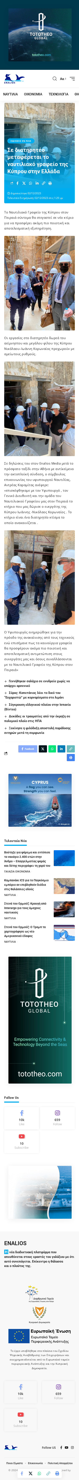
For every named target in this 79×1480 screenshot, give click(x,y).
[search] (55, 78)
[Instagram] (57, 1118)
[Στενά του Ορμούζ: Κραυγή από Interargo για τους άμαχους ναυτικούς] (64, 909)
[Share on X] (24, 183)
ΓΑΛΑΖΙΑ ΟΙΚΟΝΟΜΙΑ (17, 871)
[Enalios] (14, 79)
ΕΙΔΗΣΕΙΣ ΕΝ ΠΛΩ (21, 140)
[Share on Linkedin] (37, 183)
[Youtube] (21, 1142)
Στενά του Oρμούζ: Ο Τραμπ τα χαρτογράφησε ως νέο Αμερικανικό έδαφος (25, 931)
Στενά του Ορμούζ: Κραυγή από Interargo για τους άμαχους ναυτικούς (25, 908)
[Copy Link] (44, 183)
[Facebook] (21, 1118)
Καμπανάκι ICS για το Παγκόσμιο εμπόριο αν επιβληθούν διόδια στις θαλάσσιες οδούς (26, 885)
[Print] (50, 183)
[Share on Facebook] (17, 183)
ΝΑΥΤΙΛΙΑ (10, 895)
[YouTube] (67, 1447)
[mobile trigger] (71, 78)
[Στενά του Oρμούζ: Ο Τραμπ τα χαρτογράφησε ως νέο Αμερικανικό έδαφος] (64, 933)
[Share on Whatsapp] (30, 183)
